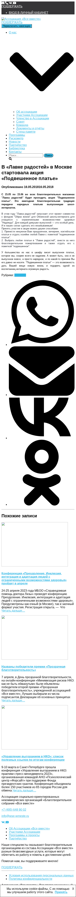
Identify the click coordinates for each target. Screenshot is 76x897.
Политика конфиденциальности (30, 878)
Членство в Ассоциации (32, 118)
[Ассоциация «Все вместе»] (21, 19)
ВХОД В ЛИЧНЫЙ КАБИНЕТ (28, 12)
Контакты (15, 151)
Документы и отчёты (30, 128)
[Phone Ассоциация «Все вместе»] (7, 3)
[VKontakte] (42, 438)
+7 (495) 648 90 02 (13, 809)
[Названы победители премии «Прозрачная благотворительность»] (34, 658)
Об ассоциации (26, 111)
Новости (14, 141)
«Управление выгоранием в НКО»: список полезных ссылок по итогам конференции (33, 758)
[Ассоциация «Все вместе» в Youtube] (14, 3)
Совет (20, 121)
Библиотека (17, 148)
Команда (22, 125)
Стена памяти (25, 131)
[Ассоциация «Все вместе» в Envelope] (3, 3)
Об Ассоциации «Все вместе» (29, 828)
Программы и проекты (24, 835)
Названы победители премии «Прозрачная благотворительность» (33, 668)
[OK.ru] (42, 504)
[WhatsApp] (42, 344)
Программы (17, 135)
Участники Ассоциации (32, 115)
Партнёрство (18, 145)
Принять (61, 892)
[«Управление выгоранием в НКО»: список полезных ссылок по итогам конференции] (34, 748)
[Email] (42, 394)
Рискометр (16, 138)
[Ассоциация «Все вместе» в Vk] (11, 3)
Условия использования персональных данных (41, 875)
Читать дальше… (13, 610)
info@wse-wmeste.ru (15, 816)
